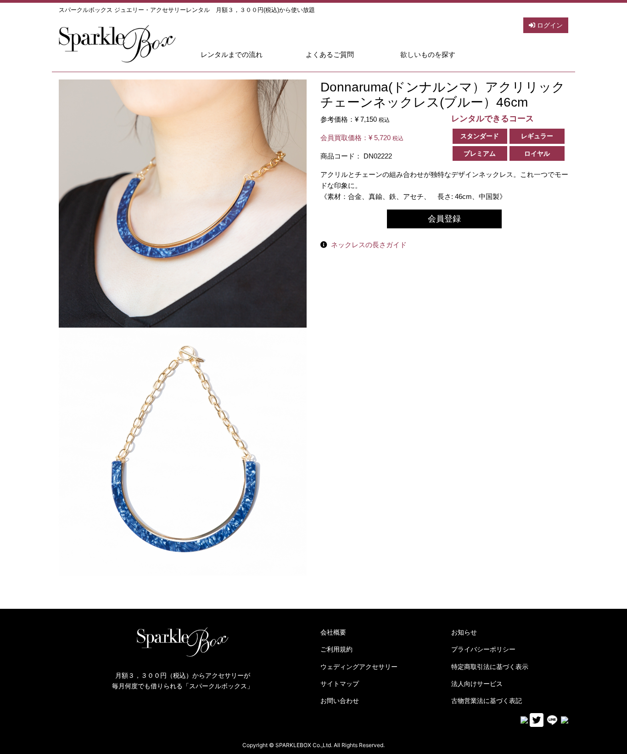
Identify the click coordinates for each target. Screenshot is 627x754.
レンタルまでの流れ (232, 54)
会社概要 (333, 632)
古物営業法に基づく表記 (486, 700)
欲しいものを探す (427, 54)
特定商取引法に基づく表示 (489, 666)
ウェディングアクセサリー (358, 666)
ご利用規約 (336, 649)
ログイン (549, 25)
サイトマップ (339, 683)
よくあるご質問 (330, 54)
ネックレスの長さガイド (369, 245)
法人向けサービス (477, 683)
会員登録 (444, 218)
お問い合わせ (339, 700)
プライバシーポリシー (483, 649)
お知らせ (464, 632)
